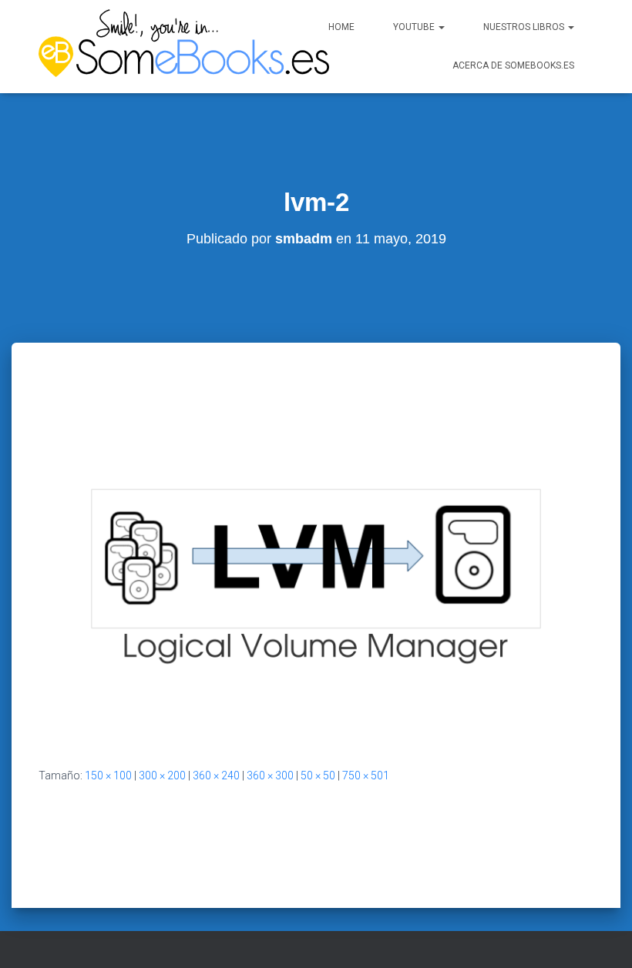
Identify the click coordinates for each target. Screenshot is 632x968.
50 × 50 (318, 775)
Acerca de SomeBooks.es (513, 65)
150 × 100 (108, 775)
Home (341, 27)
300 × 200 (162, 775)
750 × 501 (365, 775)
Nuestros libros (524, 27)
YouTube (415, 27)
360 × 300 (270, 775)
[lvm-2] (316, 557)
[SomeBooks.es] (150, 46)
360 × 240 (216, 775)
